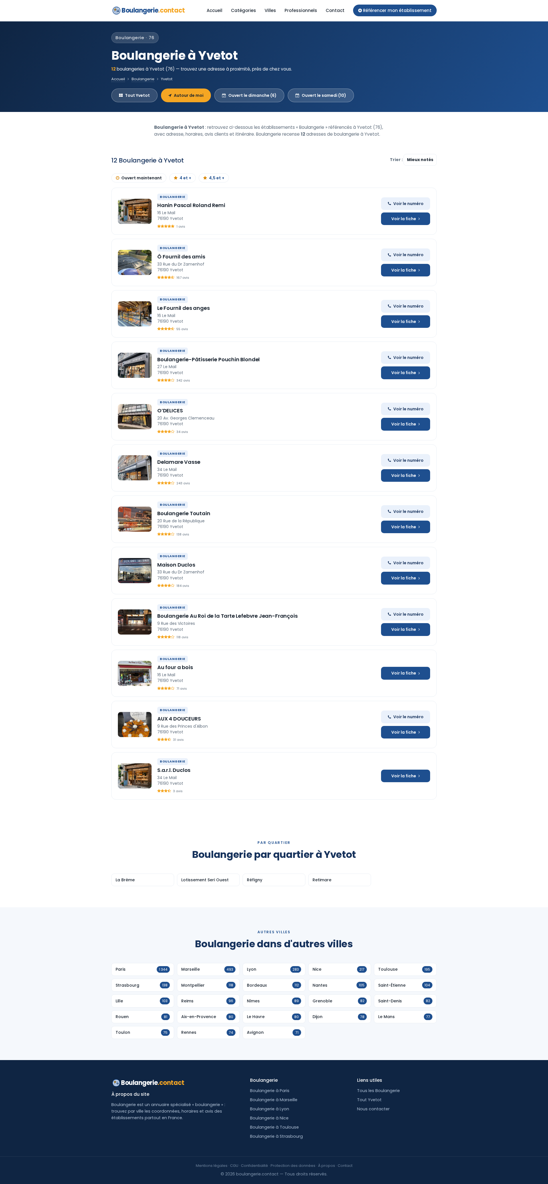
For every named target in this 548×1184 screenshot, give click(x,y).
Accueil (214, 10)
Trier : (397, 159)
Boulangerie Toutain (183, 513)
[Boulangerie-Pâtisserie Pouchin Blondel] (135, 365)
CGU (234, 1165)
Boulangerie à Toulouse (274, 1127)
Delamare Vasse (178, 461)
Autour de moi (189, 95)
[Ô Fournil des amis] (135, 262)
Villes (270, 10)
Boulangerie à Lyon (269, 1109)
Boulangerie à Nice (269, 1118)
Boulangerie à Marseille (273, 1100)
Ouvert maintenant (141, 178)
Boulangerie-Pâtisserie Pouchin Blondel (208, 359)
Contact (335, 10)
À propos (326, 1165)
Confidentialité (254, 1165)
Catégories (243, 10)
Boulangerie (153, 10)
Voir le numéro (408, 203)
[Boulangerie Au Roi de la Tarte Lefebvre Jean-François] (135, 622)
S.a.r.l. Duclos (173, 770)
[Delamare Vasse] (135, 467)
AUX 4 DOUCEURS (179, 718)
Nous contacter (373, 1109)
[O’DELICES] (135, 416)
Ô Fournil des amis (181, 256)
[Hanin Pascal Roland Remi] (135, 211)
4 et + (185, 178)
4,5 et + (216, 178)
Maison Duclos (176, 564)
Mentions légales (211, 1165)
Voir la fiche (403, 219)
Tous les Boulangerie (378, 1090)
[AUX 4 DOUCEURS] (135, 724)
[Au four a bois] (135, 673)
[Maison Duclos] (135, 570)
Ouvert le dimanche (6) (252, 95)
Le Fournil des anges (183, 308)
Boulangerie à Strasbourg (276, 1136)
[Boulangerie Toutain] (135, 519)
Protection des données (293, 1165)
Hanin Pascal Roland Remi (191, 205)
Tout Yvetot (137, 95)
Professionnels (301, 10)
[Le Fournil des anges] (135, 313)
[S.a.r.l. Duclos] (135, 775)
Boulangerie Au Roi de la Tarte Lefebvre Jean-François (227, 615)
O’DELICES (170, 410)
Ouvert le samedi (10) (324, 95)
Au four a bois (175, 667)
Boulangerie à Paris (269, 1090)
